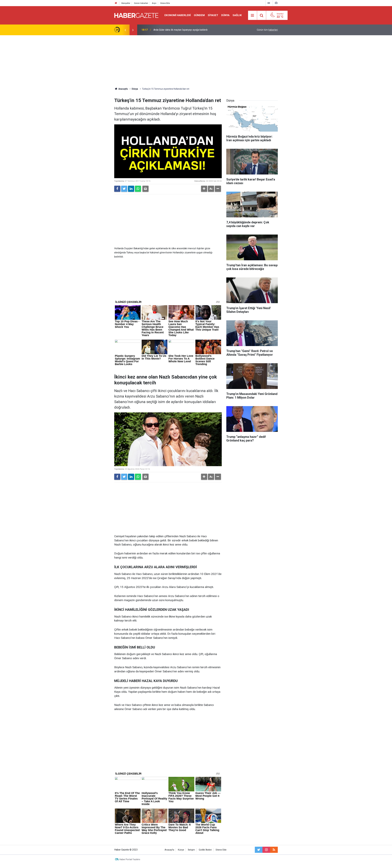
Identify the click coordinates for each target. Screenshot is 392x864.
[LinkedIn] (131, 189)
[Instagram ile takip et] (266, 850)
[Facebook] (117, 189)
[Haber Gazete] (136, 15)
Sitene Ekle (165, 3)
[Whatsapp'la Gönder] (138, 189)
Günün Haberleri (141, 3)
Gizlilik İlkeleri (205, 850)
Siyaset (213, 15)
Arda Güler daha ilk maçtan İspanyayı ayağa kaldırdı (180, 29)
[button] (204, 189)
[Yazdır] (145, 189)
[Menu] (252, 15)
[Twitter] (124, 189)
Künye (181, 850)
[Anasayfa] (116, 3)
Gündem (199, 15)
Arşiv (154, 3)
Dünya (225, 15)
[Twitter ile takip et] (258, 850)
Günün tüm (267, 29)
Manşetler (125, 3)
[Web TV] (268, 3)
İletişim (191, 850)
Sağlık (237, 15)
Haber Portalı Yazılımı (129, 859)
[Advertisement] (196, 61)
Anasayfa (169, 850)
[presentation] (125, 30)
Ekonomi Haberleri (177, 15)
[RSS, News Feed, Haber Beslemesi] (274, 850)
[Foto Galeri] (276, 3)
